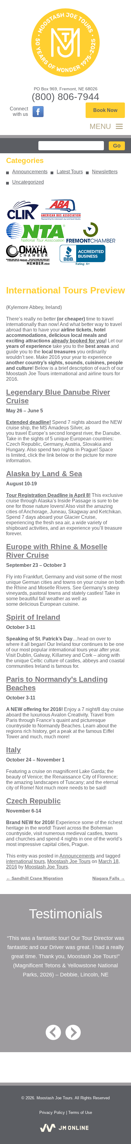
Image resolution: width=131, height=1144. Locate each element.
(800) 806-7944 (65, 96)
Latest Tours (70, 171)
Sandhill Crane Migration (34, 878)
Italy (13, 750)
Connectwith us (19, 111)
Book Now (105, 110)
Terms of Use (80, 1112)
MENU (100, 126)
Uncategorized (28, 182)
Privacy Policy (52, 1112)
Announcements (30, 171)
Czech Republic (33, 801)
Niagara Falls (108, 878)
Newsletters (105, 171)
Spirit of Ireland (33, 617)
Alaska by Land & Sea (44, 474)
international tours (25, 861)
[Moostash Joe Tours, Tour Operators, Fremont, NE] (82, 255)
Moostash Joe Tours (68, 861)
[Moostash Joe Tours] (65, 43)
